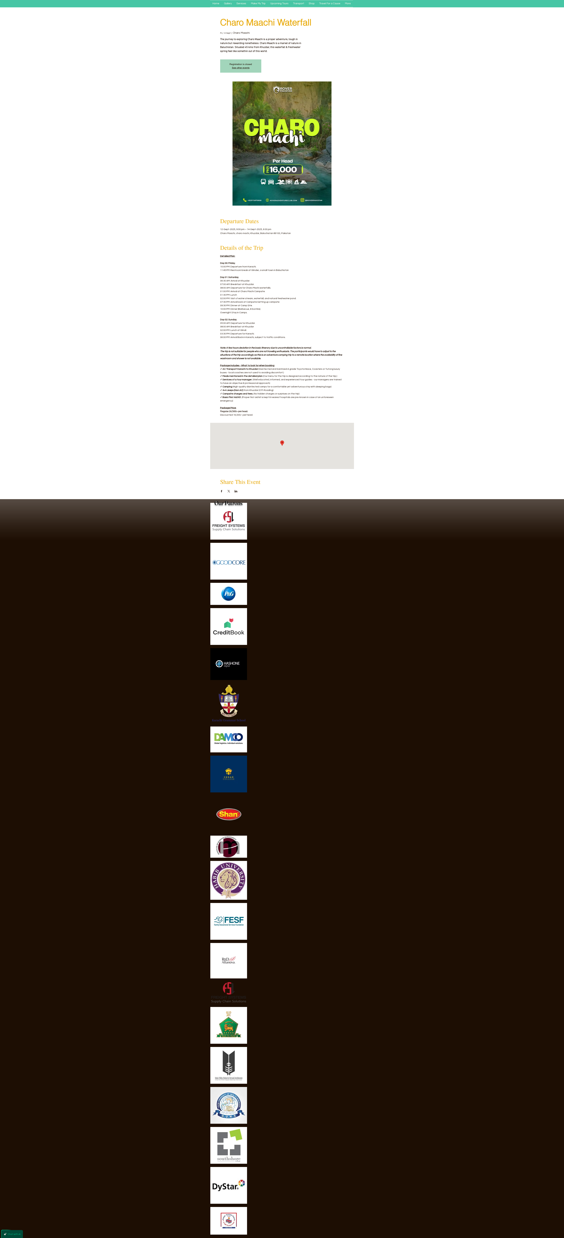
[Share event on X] (228, 491)
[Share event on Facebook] (221, 491)
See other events (241, 67)
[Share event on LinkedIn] (236, 491)
